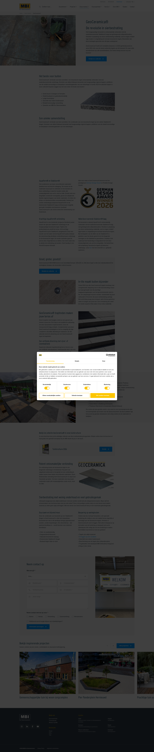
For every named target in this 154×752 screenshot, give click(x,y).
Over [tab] (103, 361)
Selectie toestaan (77, 395)
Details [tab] (77, 361)
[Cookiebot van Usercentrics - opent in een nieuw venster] (107, 355)
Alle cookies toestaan (102, 395)
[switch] (67, 388)
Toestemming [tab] (50, 361)
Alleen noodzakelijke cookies (51, 395)
